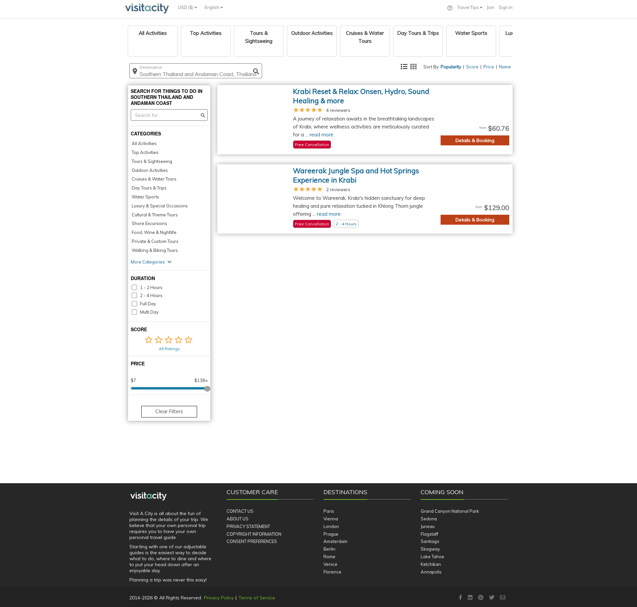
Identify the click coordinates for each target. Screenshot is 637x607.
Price (488, 66)
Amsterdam (335, 541)
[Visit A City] (148, 496)
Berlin (329, 549)
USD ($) (186, 7)
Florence (332, 571)
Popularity (451, 66)
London (331, 526)
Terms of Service (257, 598)
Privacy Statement (248, 526)
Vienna (330, 518)
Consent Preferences (252, 541)
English (212, 7)
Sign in (506, 7)
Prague (330, 534)
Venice (330, 564)
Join (490, 7)
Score (472, 66)
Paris (328, 511)
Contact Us (240, 511)
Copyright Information (254, 534)
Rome (329, 556)
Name (505, 66)
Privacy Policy (219, 598)
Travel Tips (468, 7)
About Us (237, 518)
